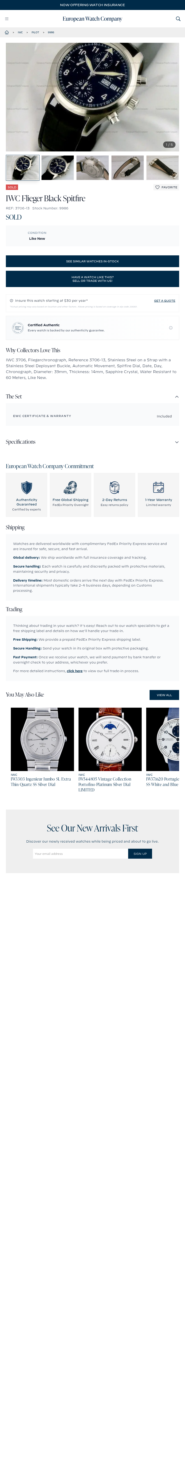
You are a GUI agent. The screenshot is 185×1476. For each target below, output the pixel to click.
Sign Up (140, 853)
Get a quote (164, 300)
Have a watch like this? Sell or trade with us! (93, 279)
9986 (51, 32)
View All (164, 695)
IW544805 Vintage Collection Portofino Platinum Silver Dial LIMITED (105, 784)
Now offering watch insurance (92, 5)
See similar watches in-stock (92, 261)
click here (75, 671)
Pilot (35, 32)
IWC (20, 32)
